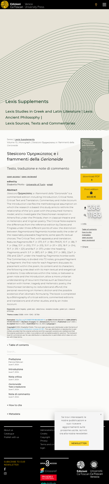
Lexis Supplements (25, 139)
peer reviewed (29, 176)
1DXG (31, 315)
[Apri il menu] (104, 4)
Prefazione (15, 359)
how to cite (87, 232)
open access (13, 176)
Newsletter (79, 443)
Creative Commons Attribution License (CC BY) (27, 329)
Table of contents (18, 345)
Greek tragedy (21, 309)
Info (83, 224)
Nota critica (15, 376)
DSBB (21, 315)
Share (84, 247)
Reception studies (52, 309)
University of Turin (35, 184)
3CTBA (37, 315)
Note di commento (19, 394)
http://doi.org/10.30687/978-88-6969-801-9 (30, 320)
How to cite (14, 405)
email (50, 184)
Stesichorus (40, 309)
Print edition (91, 193)
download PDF (91, 178)
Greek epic (31, 309)
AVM (26, 315)
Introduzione (16, 369)
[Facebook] (18, 469)
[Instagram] (18, 473)
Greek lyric (64, 309)
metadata (86, 235)
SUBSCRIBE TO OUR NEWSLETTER (14, 463)
